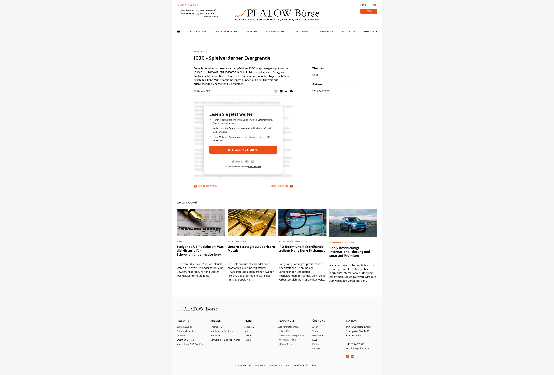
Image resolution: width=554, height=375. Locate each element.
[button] (276, 91)
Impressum (260, 365)
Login (374, 5)
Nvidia (248, 339)
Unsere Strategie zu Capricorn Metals (251, 248)
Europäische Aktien (226, 31)
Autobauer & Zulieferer (222, 331)
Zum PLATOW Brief (187, 5)
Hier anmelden (254, 166)
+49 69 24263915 (355, 344)
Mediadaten (318, 335)
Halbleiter (215, 335)
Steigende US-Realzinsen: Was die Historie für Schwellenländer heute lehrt (200, 250)
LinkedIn (352, 356)
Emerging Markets (276, 31)
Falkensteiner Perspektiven (291, 335)
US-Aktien (251, 31)
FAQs (314, 339)
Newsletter (326, 31)
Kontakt (316, 344)
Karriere (316, 348)
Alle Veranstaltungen (288, 326)
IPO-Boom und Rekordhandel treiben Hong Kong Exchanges (301, 248)
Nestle (248, 335)
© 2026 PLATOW (243, 365)
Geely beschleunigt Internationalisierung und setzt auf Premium (349, 252)
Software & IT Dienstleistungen (225, 339)
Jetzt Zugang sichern (243, 149)
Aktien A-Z (249, 326)
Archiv (315, 326)
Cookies (312, 365)
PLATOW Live (348, 31)
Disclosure (299, 365)
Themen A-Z (216, 326)
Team (315, 331)
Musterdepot (303, 31)
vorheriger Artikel (207, 186)
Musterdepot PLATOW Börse (190, 344)
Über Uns (369, 31)
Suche (363, 5)
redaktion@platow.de (357, 348)
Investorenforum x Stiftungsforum (287, 341)
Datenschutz (276, 365)
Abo (369, 11)
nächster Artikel (279, 186)
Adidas (248, 331)
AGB (288, 365)
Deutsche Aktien (197, 31)
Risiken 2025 (284, 331)
